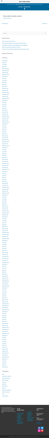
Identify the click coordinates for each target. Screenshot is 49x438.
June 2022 (4, 151)
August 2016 (4, 287)
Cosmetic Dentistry (6, 378)
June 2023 (4, 127)
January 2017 (5, 278)
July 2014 (4, 337)
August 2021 (4, 171)
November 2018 (5, 234)
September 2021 (5, 169)
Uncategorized (5, 395)
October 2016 (5, 283)
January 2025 (5, 90)
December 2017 (5, 256)
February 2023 (5, 135)
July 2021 (4, 173)
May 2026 (4, 66)
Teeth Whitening (30, 420)
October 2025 (5, 72)
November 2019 (5, 212)
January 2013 (5, 351)
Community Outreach (6, 376)
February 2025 (5, 88)
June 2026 (4, 64)
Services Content (5, 391)
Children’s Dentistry (20, 413)
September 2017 (5, 262)
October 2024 (5, 96)
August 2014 (4, 335)
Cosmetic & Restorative (19, 417)
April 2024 (4, 108)
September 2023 (5, 122)
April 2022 (4, 155)
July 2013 (4, 341)
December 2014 (5, 327)
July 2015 (4, 313)
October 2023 (5, 120)
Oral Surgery (4, 386)
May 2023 (4, 129)
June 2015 (4, 315)
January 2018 (5, 254)
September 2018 (5, 238)
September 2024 (5, 98)
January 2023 (5, 137)
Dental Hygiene (5, 380)
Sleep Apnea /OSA (30, 417)
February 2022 (5, 159)
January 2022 (5, 161)
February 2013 (5, 349)
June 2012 (4, 362)
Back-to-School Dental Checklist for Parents (11, 47)
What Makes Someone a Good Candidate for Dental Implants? (15, 45)
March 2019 (4, 226)
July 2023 (4, 125)
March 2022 (4, 157)
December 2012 (5, 353)
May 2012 (4, 364)
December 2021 (5, 163)
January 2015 (5, 325)
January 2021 (5, 185)
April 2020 (4, 203)
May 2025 (4, 82)
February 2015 (5, 323)
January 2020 (5, 208)
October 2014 (5, 331)
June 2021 (4, 175)
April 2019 (4, 224)
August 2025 (4, 76)
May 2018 (4, 246)
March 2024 (4, 110)
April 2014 (4, 339)
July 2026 (4, 62)
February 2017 (5, 276)
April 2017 (4, 272)
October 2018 (5, 236)
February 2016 (5, 299)
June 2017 (4, 268)
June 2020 (4, 199)
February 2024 (5, 112)
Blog (3, 374)
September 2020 (5, 193)
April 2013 (4, 345)
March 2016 (4, 297)
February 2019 (5, 228)
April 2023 (4, 131)
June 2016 (4, 291)
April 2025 (4, 84)
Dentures (4, 382)
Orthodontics (29, 414)
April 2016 (4, 295)
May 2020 (4, 201)
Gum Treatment (20, 421)
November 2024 (5, 94)
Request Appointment (39, 423)
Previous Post (4, 23)
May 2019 (4, 222)
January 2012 (5, 366)
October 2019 (5, 214)
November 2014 (5, 329)
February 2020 (5, 206)
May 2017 (4, 270)
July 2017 (4, 266)
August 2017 (4, 264)
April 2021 (4, 179)
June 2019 (4, 220)
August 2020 (4, 195)
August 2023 (4, 124)
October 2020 (5, 191)
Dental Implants (20, 423)
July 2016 (4, 289)
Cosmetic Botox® (20, 418)
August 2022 (4, 147)
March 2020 (4, 204)
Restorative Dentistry (6, 390)
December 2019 (5, 210)
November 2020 (5, 189)
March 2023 (4, 133)
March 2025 (4, 86)
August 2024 (4, 100)
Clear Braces (19, 414)
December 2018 (5, 232)
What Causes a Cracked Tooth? (8, 41)
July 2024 (4, 102)
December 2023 (5, 116)
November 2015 (5, 305)
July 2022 (4, 149)
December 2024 (5, 92)
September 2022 (5, 145)
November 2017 (5, 258)
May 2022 (4, 153)
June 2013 (4, 343)
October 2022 (5, 143)
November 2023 (5, 118)
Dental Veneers (30, 419)
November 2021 (5, 165)
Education (4, 384)
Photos (5, 18)
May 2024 (4, 106)
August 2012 (4, 359)
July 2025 (4, 78)
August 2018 (4, 240)
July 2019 (4, 218)
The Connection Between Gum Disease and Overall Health (14, 43)
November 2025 (5, 70)
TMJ (3, 393)
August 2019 (4, 216)
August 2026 (4, 60)
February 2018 (5, 252)
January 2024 (5, 114)
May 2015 (4, 317)
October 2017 (5, 260)
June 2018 (4, 244)
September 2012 (5, 357)
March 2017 (4, 274)
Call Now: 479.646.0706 (24, 6)
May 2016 (4, 293)
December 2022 (5, 139)
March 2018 (4, 250)
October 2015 (5, 307)
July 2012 (4, 361)
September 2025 (5, 74)
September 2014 (5, 333)
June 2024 (4, 104)
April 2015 (4, 319)
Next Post (45, 23)
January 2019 (5, 230)
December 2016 (5, 280)
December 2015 (5, 303)
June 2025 (4, 80)
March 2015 (4, 321)
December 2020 (5, 187)
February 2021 (5, 183)
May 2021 (4, 177)
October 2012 (5, 355)
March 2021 (4, 181)
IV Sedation (29, 411)
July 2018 (4, 242)
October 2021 (5, 167)
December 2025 (5, 68)
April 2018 (4, 248)
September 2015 (5, 309)
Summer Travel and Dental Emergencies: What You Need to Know (15, 49)
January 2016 (5, 301)
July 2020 (4, 197)
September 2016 (5, 285)
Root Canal (29, 416)
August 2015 (4, 311)
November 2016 (5, 282)
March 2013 (4, 347)
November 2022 (5, 141)
